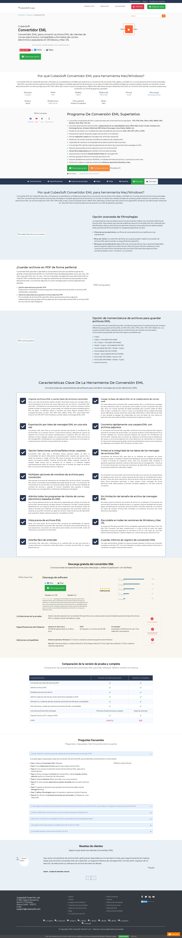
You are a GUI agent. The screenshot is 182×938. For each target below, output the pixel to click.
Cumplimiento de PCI (77, 911)
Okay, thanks (124, 936)
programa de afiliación (77, 899)
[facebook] (142, 893)
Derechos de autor (113, 902)
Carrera (109, 897)
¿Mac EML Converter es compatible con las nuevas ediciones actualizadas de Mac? (62, 819)
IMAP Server (53, 103)
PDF (53, 95)
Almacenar (120, 6)
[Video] (129, 29)
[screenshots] (30, 118)
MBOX (78, 95)
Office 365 (103, 95)
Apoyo (71, 894)
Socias (71, 897)
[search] (163, 15)
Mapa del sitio (111, 905)
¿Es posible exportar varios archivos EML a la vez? (49, 831)
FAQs (111, 181)
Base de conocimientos (77, 905)
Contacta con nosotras (157, 1)
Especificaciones (56, 181)
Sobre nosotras (112, 894)
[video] (36, 118)
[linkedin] (149, 893)
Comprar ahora (100, 168)
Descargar (139, 181)
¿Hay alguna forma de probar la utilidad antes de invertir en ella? (55, 825)
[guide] (42, 118)
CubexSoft (29, 934)
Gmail (129, 95)
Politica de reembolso (114, 899)
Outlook (28, 95)
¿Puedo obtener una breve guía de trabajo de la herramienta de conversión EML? (61, 754)
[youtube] (153, 893)
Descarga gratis (31, 56)
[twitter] (146, 893)
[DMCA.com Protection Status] (148, 899)
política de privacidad (114, 908)
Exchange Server (154, 95)
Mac (51, 50)
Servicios (104, 6)
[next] (93, 875)
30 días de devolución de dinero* (89, 173)
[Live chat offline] (173, 934)
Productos (89, 6)
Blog (70, 908)
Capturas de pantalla (79, 181)
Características (35, 181)
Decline (134, 936)
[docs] (49, 118)
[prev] (88, 875)
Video (98, 181)
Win (39, 50)
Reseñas (124, 181)
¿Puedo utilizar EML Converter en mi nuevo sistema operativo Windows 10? (59, 812)
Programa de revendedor (78, 902)
